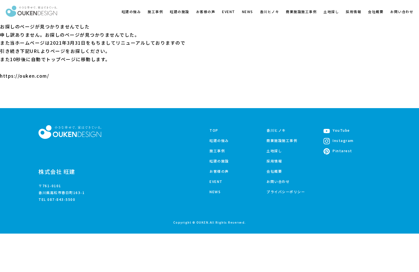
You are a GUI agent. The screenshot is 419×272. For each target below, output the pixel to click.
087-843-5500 (61, 199)
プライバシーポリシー (286, 191)
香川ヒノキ (269, 11)
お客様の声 (205, 11)
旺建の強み (131, 11)
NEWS (247, 11)
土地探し (331, 11)
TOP (214, 130)
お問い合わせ (401, 11)
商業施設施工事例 (301, 11)
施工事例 (155, 11)
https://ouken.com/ (24, 75)
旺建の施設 (179, 11)
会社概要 (375, 11)
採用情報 (353, 11)
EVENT (228, 11)
